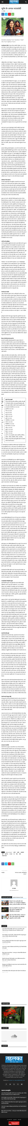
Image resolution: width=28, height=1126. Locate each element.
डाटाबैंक (18, 852)
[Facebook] (2, 14)
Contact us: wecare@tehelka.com (17, 1080)
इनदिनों (14, 852)
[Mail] (10, 1084)
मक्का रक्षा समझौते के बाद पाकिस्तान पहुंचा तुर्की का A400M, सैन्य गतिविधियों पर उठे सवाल (17, 909)
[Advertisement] (12, 989)
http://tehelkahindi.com (14, 890)
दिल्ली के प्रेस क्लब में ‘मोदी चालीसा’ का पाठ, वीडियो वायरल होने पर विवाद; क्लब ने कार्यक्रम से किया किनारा (13, 959)
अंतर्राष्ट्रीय (7, 5)
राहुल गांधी (14, 1119)
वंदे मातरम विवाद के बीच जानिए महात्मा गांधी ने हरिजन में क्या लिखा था (14, 970)
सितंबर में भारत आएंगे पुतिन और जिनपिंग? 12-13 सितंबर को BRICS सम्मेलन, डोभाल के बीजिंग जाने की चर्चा (17, 902)
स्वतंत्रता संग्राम (4, 855)
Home (2, 5)
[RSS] (14, 1084)
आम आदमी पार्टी (9, 1119)
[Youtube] (21, 1084)
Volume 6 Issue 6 (9, 852)
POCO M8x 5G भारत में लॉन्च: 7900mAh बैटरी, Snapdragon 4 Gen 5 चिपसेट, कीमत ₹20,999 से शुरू (14, 935)
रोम (14, 853)
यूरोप (2, 853)
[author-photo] (14, 886)
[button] (2, 2)
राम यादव (4, 11)
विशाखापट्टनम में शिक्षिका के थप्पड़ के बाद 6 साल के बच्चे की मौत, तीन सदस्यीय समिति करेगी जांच (14, 965)
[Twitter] (6, 14)
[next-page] (5, 922)
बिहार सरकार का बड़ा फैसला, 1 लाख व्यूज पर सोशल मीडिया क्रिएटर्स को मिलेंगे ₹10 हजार (14, 953)
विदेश (17, 853)
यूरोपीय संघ (6, 853)
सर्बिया (20, 853)
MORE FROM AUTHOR (18, 897)
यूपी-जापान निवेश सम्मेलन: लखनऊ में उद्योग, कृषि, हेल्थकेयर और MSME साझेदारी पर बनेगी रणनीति (17, 916)
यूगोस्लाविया (22, 852)
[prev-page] (2, 922)
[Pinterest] (9, 14)
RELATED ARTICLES (6, 897)
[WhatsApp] (12, 14)
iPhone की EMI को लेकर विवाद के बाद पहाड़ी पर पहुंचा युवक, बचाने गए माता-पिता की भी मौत (14, 941)
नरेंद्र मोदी (19, 1119)
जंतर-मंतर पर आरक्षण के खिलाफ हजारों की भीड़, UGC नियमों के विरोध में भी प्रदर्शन (14, 947)
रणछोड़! (2, 872)
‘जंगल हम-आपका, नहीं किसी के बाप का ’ (21, 873)
